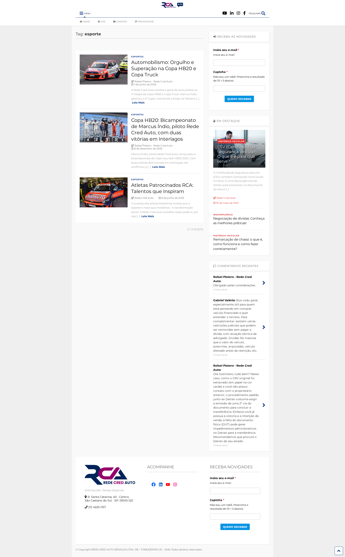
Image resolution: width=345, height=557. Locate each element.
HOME (86, 21)
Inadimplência (223, 214)
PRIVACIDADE (146, 21)
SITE (103, 21)
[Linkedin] (232, 13)
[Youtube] (224, 13)
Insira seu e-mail (225, 50)
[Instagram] (238, 13)
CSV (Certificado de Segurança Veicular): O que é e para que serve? (237, 154)
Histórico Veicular (231, 141)
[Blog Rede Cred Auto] (172, 6)
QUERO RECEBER (239, 98)
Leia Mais (138, 102)
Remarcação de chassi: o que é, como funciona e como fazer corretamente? (238, 244)
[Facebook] (244, 13)
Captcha (219, 72)
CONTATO (121, 21)
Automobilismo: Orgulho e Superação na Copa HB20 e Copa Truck (163, 68)
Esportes (137, 56)
